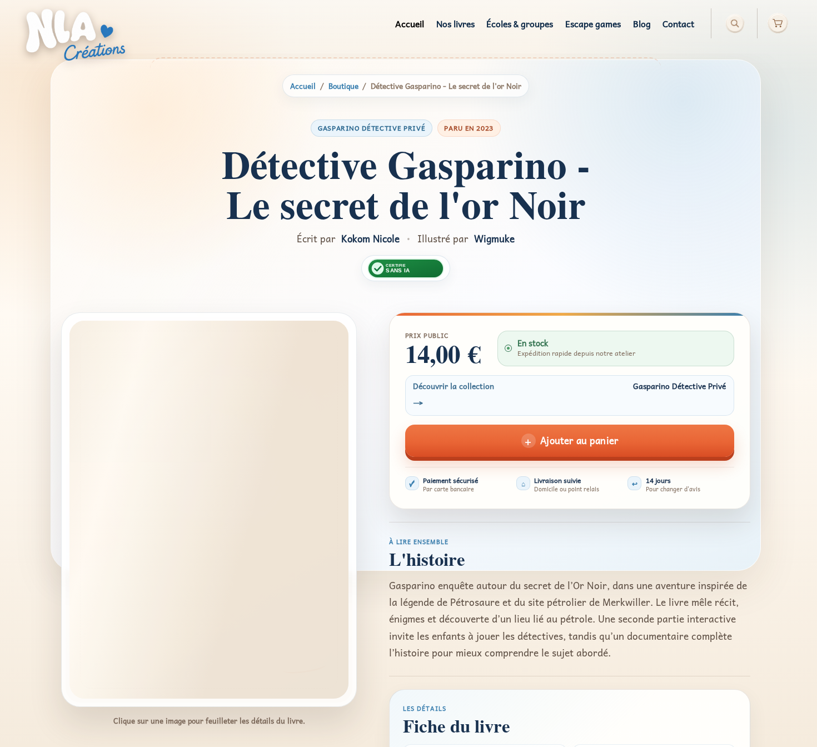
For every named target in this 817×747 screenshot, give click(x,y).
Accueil (409, 24)
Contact (678, 24)
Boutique (343, 86)
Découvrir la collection (569, 395)
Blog (642, 24)
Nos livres (455, 24)
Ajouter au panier (570, 441)
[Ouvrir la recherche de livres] (735, 23)
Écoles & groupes (519, 24)
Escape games (593, 24)
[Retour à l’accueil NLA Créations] (75, 35)
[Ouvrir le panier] (774, 23)
